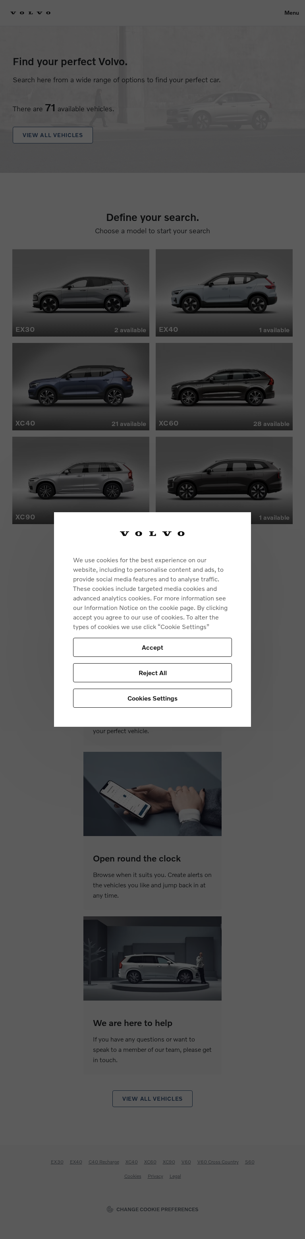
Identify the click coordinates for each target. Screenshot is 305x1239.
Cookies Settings (152, 698)
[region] (152, 619)
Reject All (153, 672)
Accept (152, 647)
